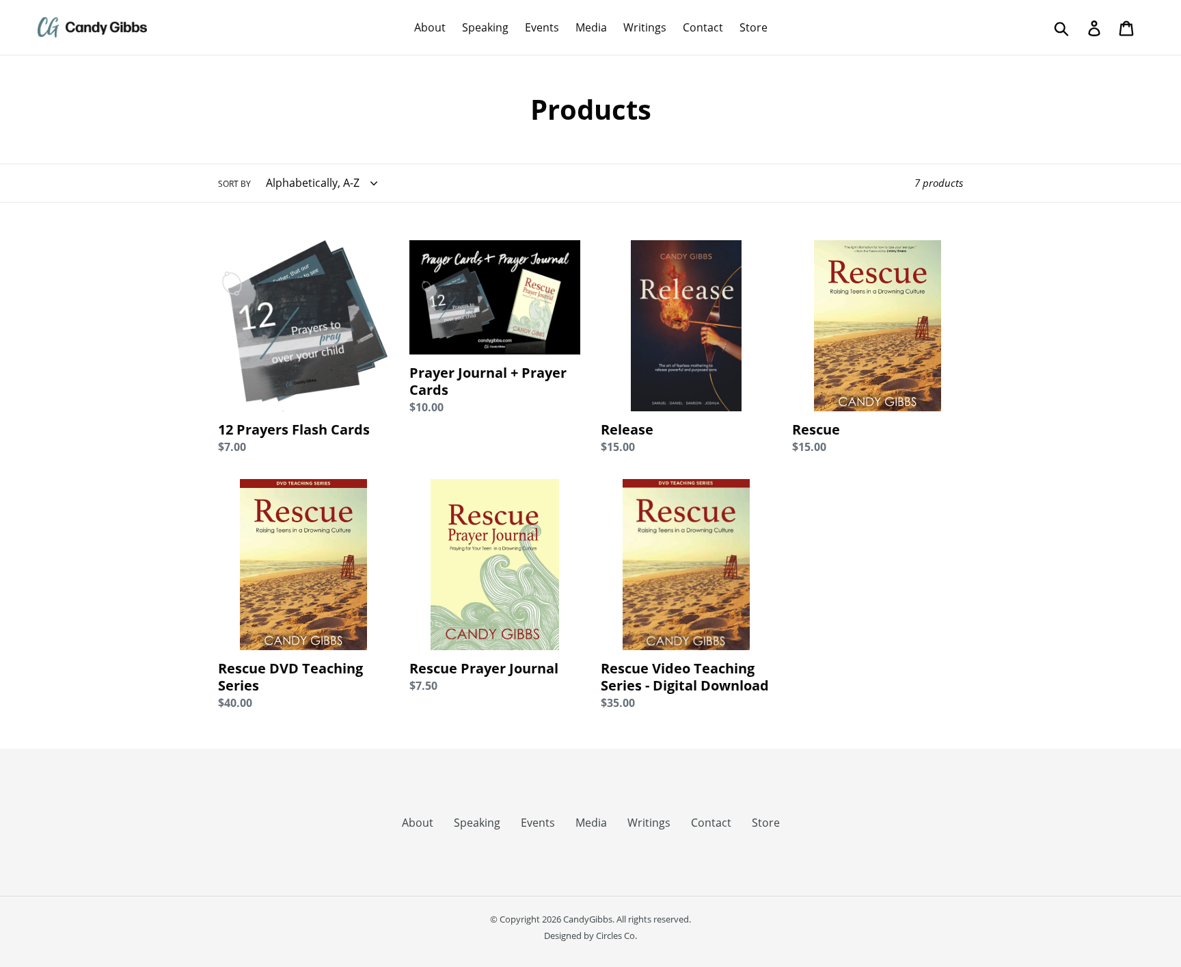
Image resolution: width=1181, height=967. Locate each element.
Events (538, 822)
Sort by (234, 184)
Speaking (477, 822)
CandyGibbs (587, 919)
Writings (648, 822)
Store (766, 822)
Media (591, 822)
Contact (711, 822)
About (417, 822)
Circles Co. (616, 935)
